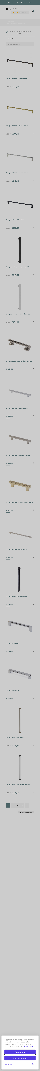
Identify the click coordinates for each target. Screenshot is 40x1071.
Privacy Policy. (29, 1046)
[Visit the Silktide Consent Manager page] (33, 1064)
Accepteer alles (20, 1052)
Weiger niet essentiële (20, 1058)
